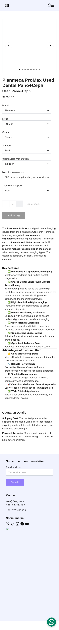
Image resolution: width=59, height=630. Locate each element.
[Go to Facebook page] (22, 523)
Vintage (6, 145)
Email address (13, 467)
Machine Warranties (12, 172)
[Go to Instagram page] (17, 523)
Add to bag (13, 215)
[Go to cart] (49, 5)
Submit (15, 482)
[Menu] (52, 5)
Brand (5, 105)
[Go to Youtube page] (27, 523)
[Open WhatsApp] (51, 622)
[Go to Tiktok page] (12, 523)
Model (5, 118)
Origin (5, 132)
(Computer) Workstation (15, 158)
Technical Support (12, 185)
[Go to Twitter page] (7, 523)
